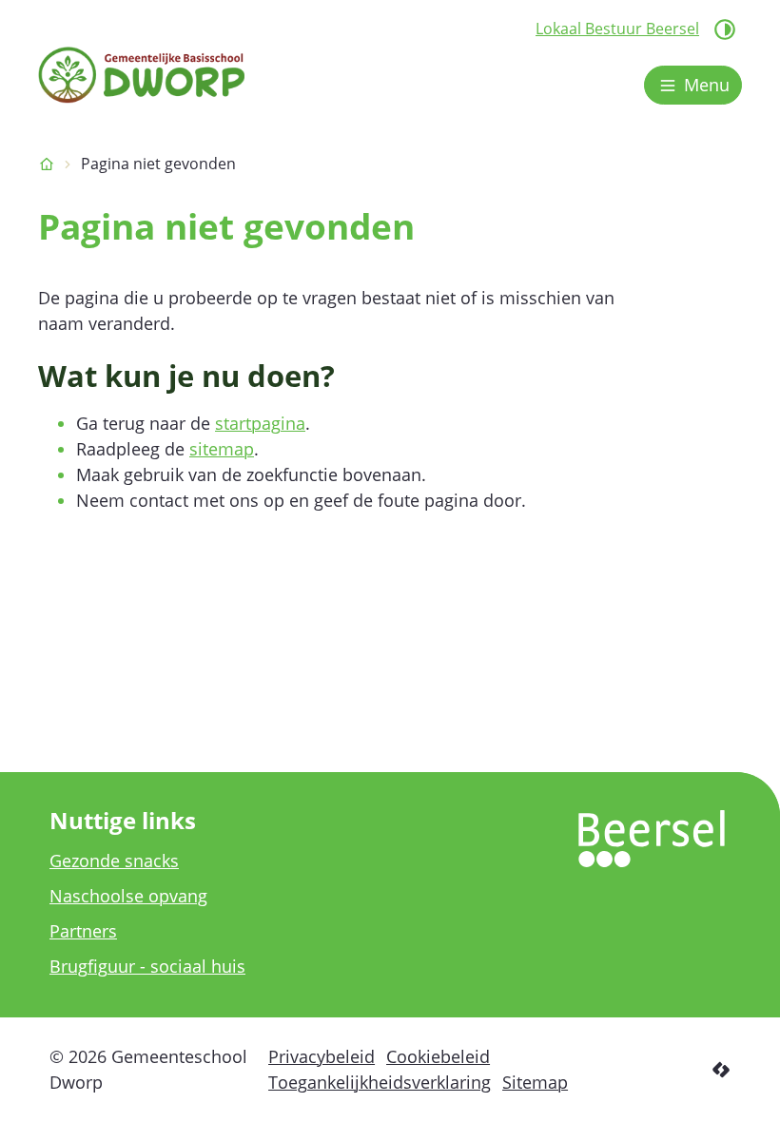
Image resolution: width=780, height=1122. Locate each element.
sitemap (221, 448)
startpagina (260, 423)
